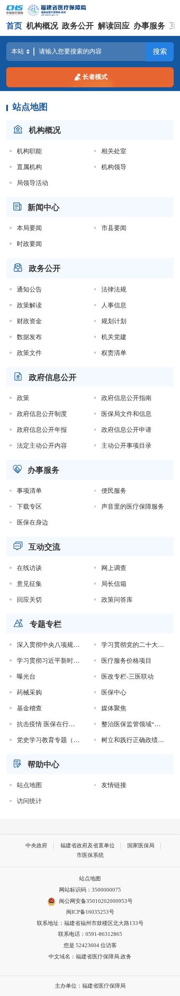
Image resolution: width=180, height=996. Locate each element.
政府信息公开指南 (126, 397)
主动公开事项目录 (126, 445)
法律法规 (113, 289)
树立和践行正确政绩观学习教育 (136, 739)
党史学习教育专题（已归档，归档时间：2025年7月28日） (51, 739)
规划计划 (113, 320)
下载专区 (29, 506)
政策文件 (29, 352)
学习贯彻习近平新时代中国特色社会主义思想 (51, 660)
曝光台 (26, 676)
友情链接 (113, 784)
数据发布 (29, 336)
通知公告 (29, 289)
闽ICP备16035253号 (90, 912)
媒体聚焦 (113, 708)
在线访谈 (29, 567)
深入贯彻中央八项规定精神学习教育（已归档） (51, 644)
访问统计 (29, 800)
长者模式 (95, 76)
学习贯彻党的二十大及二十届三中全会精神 (136, 644)
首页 (14, 25)
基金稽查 (29, 708)
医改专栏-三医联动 (127, 676)
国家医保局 (140, 845)
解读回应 (114, 25)
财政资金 (29, 320)
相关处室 (113, 151)
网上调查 (113, 567)
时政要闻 (29, 243)
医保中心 (113, 692)
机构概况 (42, 25)
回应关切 (29, 599)
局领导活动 (32, 182)
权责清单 (113, 352)
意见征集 (29, 583)
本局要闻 (29, 227)
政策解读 (29, 305)
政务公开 (78, 25)
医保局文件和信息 (126, 413)
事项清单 (29, 490)
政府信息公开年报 (42, 429)
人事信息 (113, 305)
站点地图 (29, 784)
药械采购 (29, 692)
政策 (23, 397)
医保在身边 (32, 522)
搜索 (160, 52)
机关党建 (113, 336)
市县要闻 (113, 227)
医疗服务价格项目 (126, 660)
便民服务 (113, 490)
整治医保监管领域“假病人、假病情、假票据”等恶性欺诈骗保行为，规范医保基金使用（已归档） (136, 723)
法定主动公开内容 (42, 445)
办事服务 (149, 25)
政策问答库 (117, 599)
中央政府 (36, 845)
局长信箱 (113, 583)
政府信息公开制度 (42, 413)
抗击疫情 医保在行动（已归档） (51, 723)
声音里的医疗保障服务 (132, 506)
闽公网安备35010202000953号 (96, 901)
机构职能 (29, 151)
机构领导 (113, 166)
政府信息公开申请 (126, 429)
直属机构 (29, 166)
